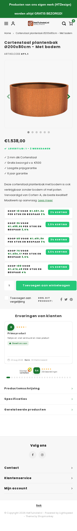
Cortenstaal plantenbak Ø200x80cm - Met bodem (44, 33)
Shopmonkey (45, 516)
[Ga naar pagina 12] (37, 377)
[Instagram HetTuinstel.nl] (42, 455)
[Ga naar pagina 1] (8, 377)
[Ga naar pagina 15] (44, 377)
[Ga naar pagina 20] (57, 377)
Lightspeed (66, 513)
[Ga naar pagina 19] (54, 377)
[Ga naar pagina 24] (67, 377)
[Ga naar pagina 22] (62, 377)
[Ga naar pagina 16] (47, 377)
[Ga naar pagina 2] (12, 377)
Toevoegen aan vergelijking (20, 299)
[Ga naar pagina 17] (49, 377)
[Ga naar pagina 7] (24, 377)
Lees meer (45, 200)
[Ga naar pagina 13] (39, 377)
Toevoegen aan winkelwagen (46, 285)
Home (7, 33)
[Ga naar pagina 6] (22, 377)
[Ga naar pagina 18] (52, 377)
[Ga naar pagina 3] (14, 377)
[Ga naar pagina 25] (70, 377)
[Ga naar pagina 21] (59, 377)
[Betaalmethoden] (38, 506)
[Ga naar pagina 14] (42, 377)
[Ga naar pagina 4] (17, 377)
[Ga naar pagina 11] (34, 377)
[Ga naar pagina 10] (32, 377)
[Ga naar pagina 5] (19, 377)
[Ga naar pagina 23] (64, 377)
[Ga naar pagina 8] (27, 377)
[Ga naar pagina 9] (29, 377)
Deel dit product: (45, 299)
